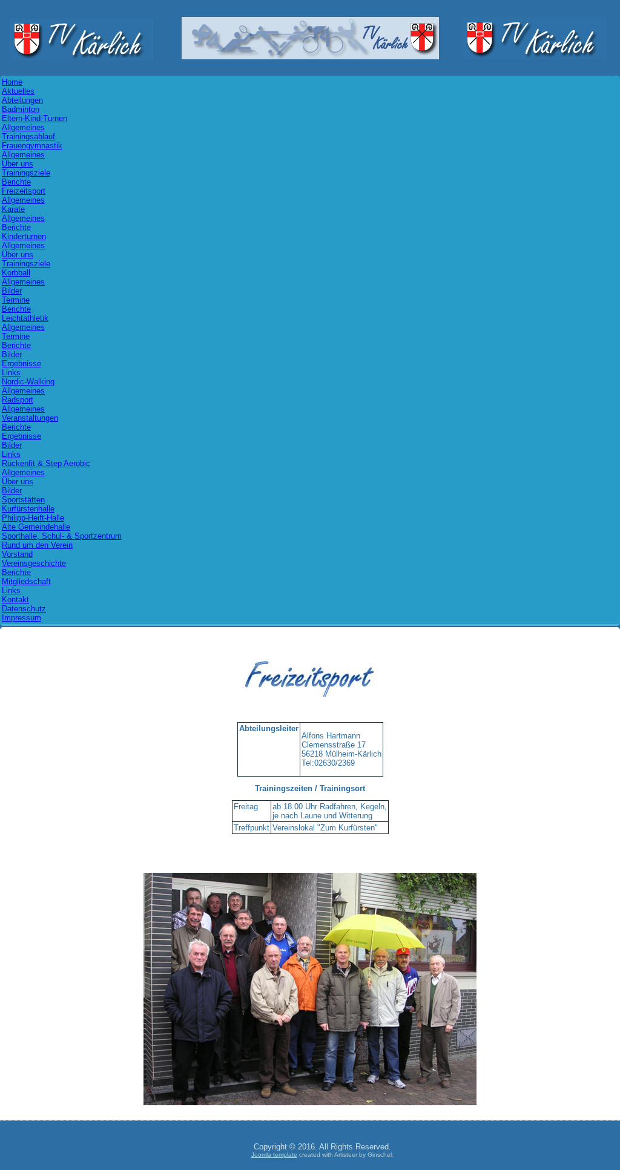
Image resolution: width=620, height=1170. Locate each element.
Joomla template (274, 1154)
